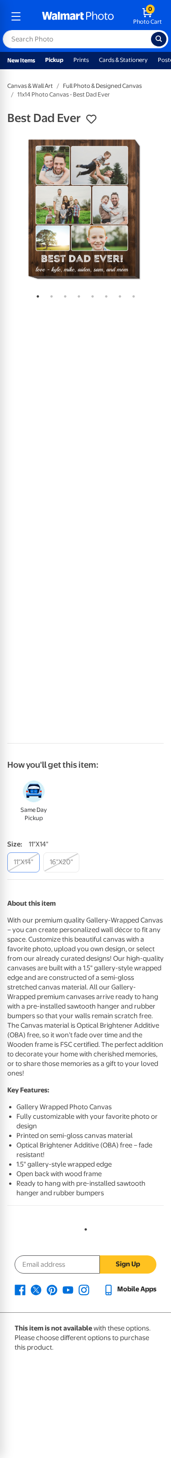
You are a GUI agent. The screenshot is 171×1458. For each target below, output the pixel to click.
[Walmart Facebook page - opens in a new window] (20, 1289)
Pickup (54, 59)
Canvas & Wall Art (30, 85)
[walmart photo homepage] (78, 16)
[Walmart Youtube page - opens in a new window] (67, 1289)
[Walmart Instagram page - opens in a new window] (83, 1289)
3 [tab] (63, 294)
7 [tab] (118, 294)
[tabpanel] (85, 209)
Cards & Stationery (123, 59)
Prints (81, 59)
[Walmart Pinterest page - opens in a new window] (52, 1289)
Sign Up (128, 1264)
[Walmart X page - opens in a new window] (36, 1289)
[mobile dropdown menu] (16, 16)
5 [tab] (90, 294)
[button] (91, 119)
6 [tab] (104, 294)
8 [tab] (131, 294)
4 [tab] (77, 294)
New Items (21, 60)
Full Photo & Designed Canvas (102, 85)
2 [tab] (49, 294)
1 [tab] (36, 294)
